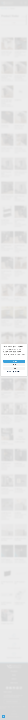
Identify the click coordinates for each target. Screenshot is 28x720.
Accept (14, 361)
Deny (14, 364)
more (14, 368)
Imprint (14, 374)
